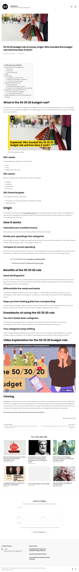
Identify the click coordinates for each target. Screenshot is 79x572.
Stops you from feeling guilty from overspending (20, 88)
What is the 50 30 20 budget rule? (14, 67)
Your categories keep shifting (15, 93)
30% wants (10, 70)
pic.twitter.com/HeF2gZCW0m (36, 259)
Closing (7, 97)
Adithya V (14, 6)
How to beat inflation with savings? (39, 484)
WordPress (10, 570)
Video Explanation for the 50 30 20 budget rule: (18, 95)
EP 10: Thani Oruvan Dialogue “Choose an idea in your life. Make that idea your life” (63, 458)
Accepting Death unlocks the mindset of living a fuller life (37, 549)
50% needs (10, 69)
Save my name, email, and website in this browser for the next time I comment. (40, 527)
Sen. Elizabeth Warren (29, 213)
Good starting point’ (13, 84)
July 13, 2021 (39, 263)
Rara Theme (43, 568)
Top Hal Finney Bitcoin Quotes (37, 554)
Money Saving (68, 418)
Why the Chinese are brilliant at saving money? (62, 484)
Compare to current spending (15, 81)
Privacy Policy (5, 568)
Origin (7, 74)
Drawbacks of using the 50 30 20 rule (15, 90)
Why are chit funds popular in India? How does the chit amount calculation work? (14, 458)
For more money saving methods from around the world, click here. (23, 412)
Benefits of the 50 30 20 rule (13, 83)
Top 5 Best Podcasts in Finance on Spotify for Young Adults (13, 484)
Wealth (74, 418)
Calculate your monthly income (15, 78)
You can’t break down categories (15, 91)
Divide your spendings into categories (17, 79)
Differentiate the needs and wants (16, 86)
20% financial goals (12, 72)
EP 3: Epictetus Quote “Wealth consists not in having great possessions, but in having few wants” (37, 459)
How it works (8, 76)
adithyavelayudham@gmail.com (14, 551)
